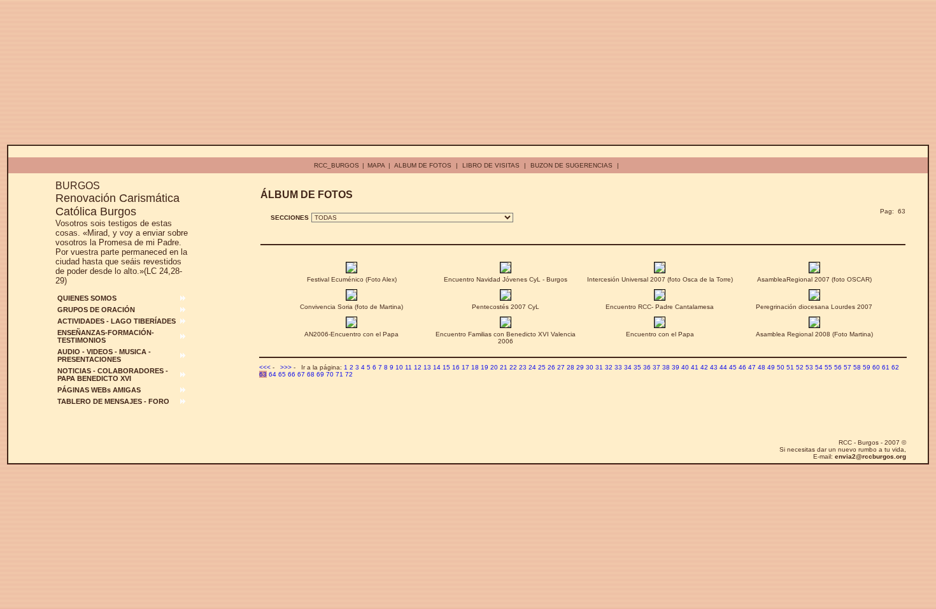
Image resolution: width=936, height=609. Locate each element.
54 (819, 367)
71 (339, 374)
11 (408, 367)
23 (523, 367)
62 (895, 367)
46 (742, 367)
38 (666, 367)
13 (427, 367)
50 (780, 367)
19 (484, 367)
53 (809, 367)
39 (675, 367)
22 (513, 367)
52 (800, 367)
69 (320, 374)
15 (446, 367)
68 (311, 374)
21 (503, 367)
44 (723, 367)
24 (532, 367)
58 (857, 367)
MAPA (376, 165)
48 (761, 367)
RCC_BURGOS (336, 165)
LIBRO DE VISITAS (491, 165)
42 (704, 367)
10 (399, 367)
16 (456, 367)
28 (570, 367)
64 (272, 374)
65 (282, 374)
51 (790, 367)
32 (609, 367)
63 (263, 374)
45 (733, 367)
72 (349, 374)
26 (551, 367)
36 (647, 367)
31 (599, 367)
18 (475, 367)
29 (580, 367)
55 (828, 367)
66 (291, 374)
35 (637, 367)
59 (866, 367)
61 (886, 367)
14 (437, 367)
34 (628, 367)
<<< (265, 367)
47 (752, 367)
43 (714, 367)
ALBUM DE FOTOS (422, 165)
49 (771, 367)
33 (618, 367)
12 (418, 367)
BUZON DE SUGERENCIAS (571, 165)
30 (589, 367)
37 (656, 367)
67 (301, 374)
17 (465, 367)
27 (561, 367)
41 (694, 367)
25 (542, 367)
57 (847, 367)
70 (330, 374)
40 (685, 367)
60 (876, 367)
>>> (286, 367)
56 (838, 367)
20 (494, 367)
